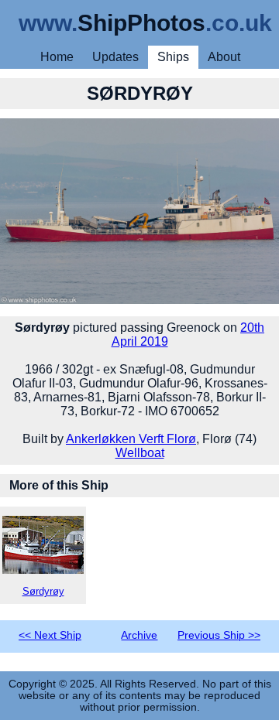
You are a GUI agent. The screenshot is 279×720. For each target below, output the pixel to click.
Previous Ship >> (218, 635)
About (224, 56)
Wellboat (139, 452)
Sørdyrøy (43, 591)
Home (57, 56)
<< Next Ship (50, 635)
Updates (115, 56)
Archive (139, 635)
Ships (173, 56)
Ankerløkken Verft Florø (131, 438)
